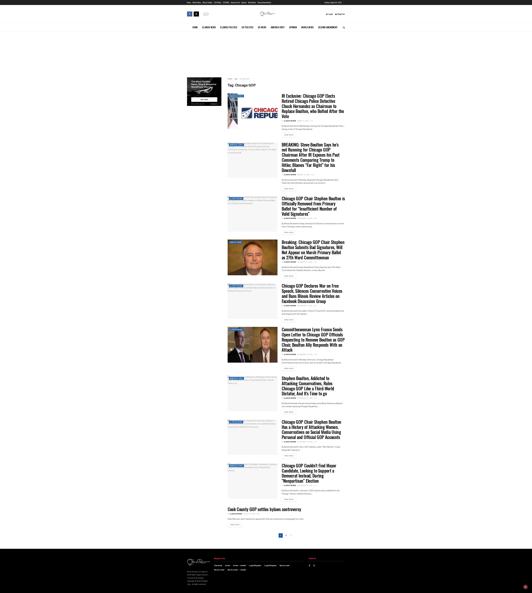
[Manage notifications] (525, 587)
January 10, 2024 (305, 262)
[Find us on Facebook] (189, 14)
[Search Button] (344, 27)
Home (189, 2)
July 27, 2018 (250, 514)
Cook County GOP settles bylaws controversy (264, 509)
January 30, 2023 (305, 354)
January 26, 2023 (305, 442)
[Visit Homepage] (267, 14)
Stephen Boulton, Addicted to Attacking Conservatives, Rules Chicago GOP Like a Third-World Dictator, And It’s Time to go (308, 386)
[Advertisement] (266, 52)
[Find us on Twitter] (196, 14)
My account (284, 565)
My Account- (219, 569)
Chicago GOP (244, 79)
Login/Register (255, 565)
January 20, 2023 (305, 485)
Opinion (243, 2)
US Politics (217, 2)
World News (252, 2)
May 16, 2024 (304, 121)
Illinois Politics (207, 2)
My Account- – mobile (237, 569)
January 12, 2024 (305, 218)
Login (330, 13)
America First (235, 2)
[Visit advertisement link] (204, 91)
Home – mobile (239, 565)
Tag (235, 79)
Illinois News (197, 2)
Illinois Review (290, 121)
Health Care (236, 242)
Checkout (218, 565)
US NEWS (226, 2)
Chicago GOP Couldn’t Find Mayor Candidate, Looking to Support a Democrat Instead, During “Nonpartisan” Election (309, 473)
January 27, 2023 (305, 398)
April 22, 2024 (304, 175)
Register (341, 13)
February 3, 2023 (305, 306)
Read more (290, 135)
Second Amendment (264, 2)
